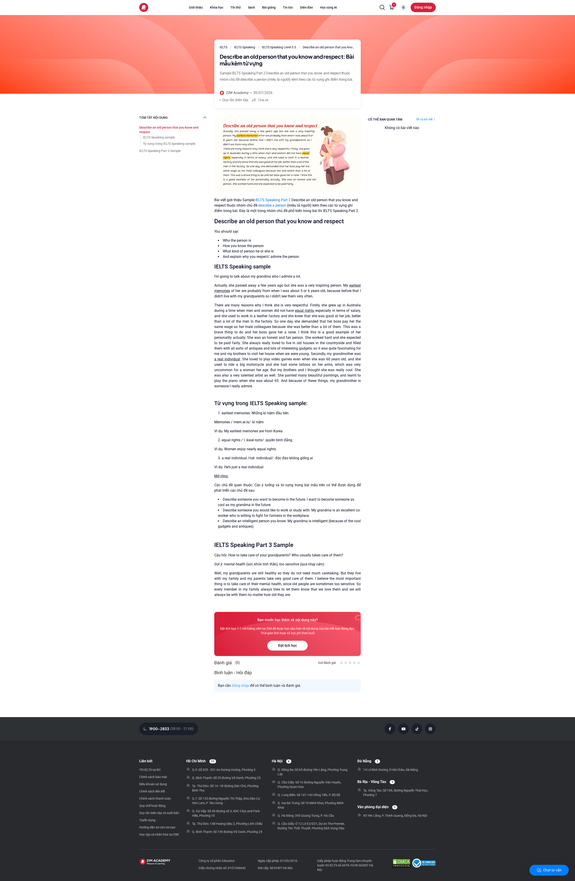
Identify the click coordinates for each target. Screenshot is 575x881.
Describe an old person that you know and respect (168, 130)
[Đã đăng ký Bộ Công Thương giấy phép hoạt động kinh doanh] (424, 864)
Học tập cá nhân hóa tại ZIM (159, 834)
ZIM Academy (237, 93)
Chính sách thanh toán (155, 798)
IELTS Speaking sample (159, 137)
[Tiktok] (416, 728)
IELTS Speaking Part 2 (272, 200)
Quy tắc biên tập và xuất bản (159, 813)
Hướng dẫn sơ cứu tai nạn (157, 827)
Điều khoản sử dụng (153, 784)
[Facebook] (390, 728)
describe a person (272, 205)
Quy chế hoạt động (152, 805)
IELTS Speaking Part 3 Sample (160, 151)
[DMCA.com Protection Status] (401, 864)
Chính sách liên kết (152, 791)
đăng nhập (240, 685)
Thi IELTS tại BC (150, 770)
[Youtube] (403, 728)
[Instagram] (430, 728)
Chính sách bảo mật (153, 777)
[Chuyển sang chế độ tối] (403, 7)
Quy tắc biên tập (235, 100)
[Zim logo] (143, 7)
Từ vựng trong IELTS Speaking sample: (169, 143)
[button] (382, 7)
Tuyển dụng (147, 820)
